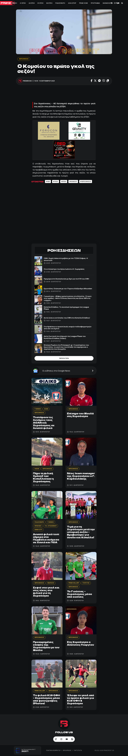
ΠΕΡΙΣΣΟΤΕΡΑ (64, 358)
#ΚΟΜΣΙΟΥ (73, 181)
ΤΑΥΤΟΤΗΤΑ (78, 750)
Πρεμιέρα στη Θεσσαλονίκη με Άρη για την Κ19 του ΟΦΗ (66, 279)
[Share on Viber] (103, 80)
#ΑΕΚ (48, 181)
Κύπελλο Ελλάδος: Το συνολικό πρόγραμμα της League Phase (66, 308)
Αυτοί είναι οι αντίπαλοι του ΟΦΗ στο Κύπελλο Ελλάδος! (67, 318)
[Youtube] (118, 3)
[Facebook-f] (111, 3)
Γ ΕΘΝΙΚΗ (13, 3)
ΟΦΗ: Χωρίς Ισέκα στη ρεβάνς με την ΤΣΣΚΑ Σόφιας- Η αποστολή (66, 259)
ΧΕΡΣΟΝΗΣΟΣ (23, 59)
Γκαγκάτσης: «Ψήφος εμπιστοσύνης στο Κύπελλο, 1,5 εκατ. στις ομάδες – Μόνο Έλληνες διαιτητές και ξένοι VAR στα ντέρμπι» (68, 298)
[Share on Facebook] (91, 80)
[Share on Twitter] (95, 80)
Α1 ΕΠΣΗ (23, 3)
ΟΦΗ (6, 3)
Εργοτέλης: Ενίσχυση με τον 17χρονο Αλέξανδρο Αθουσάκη (68, 288)
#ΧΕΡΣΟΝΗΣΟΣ (85, 181)
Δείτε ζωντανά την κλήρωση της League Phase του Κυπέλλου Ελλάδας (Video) (65, 337)
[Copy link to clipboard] (107, 80)
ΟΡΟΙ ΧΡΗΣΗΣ (67, 750)
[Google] (122, 3)
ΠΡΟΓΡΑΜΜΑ (95, 3)
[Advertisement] (68, 93)
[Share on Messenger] (99, 80)
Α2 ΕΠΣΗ (32, 3)
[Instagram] (115, 3)
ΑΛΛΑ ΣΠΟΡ (72, 3)
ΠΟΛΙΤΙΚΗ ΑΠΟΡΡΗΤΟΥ (53, 750)
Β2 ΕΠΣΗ (49, 3)
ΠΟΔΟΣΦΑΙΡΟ (60, 3)
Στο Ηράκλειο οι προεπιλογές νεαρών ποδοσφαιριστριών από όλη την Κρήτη (67, 327)
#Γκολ (55, 181)
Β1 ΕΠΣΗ (40, 3)
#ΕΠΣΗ (63, 181)
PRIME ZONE (83, 3)
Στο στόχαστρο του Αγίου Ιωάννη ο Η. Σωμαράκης (64, 269)
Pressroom (27, 81)
